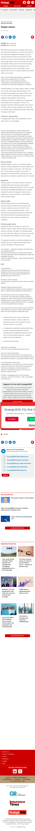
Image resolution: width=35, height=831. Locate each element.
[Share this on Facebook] (2, 37)
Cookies (4, 761)
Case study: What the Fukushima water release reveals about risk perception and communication (8, 622)
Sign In (8, 777)
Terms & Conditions (8, 754)
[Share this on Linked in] (10, 37)
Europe (29, 6)
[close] (33, 33)
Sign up (5, 475)
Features (21, 10)
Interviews (29, 10)
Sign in (11, 33)
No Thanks (11, 419)
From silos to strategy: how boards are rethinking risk (23, 618)
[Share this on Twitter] (6, 37)
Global (6, 6)
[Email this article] (14, 37)
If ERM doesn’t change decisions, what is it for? (24, 591)
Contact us (5, 752)
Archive (6, 434)
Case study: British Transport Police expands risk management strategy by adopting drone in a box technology (8, 564)
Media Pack (26, 779)
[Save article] (32, 37)
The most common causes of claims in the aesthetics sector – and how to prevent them (25, 562)
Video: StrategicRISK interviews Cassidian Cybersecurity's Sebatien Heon (14, 509)
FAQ (3, 763)
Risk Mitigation (6, 23)
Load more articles (17, 528)
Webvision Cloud (22, 827)
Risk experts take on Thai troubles (22, 498)
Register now (17, 401)
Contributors (8, 779)
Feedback (18, 779)
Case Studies (13, 10)
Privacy (4, 756)
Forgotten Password (20, 777)
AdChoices (5, 759)
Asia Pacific (17, 6)
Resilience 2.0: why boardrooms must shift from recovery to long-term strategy (8, 593)
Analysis (5, 10)
